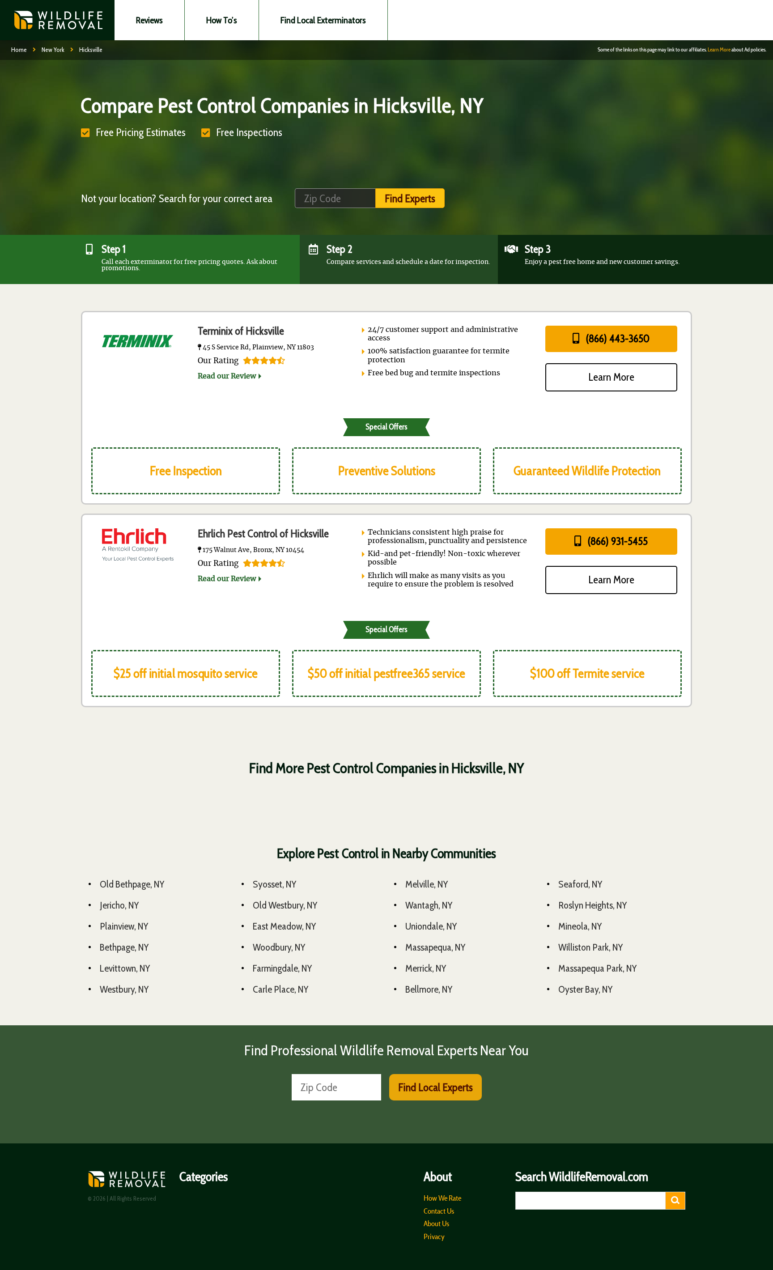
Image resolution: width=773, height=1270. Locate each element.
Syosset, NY (275, 884)
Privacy (434, 1236)
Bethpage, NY (124, 947)
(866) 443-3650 (617, 338)
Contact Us (439, 1211)
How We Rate (442, 1198)
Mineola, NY (580, 926)
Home (19, 50)
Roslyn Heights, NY (592, 905)
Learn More (719, 49)
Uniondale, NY (431, 926)
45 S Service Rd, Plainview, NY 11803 (257, 347)
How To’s (221, 20)
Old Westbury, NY (285, 905)
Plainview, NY (124, 926)
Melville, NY (426, 884)
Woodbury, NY (279, 947)
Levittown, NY (125, 968)
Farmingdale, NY (282, 968)
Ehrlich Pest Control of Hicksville (263, 533)
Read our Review (227, 376)
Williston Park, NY (590, 947)
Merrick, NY (425, 968)
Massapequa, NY (435, 947)
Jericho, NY (119, 905)
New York (53, 50)
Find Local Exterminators (323, 20)
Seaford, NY (580, 884)
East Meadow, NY (284, 926)
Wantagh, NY (429, 905)
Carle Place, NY (281, 989)
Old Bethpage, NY (132, 884)
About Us (436, 1223)
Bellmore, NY (429, 989)
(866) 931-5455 (617, 541)
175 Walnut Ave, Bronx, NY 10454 (252, 550)
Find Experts (410, 198)
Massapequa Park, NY (597, 968)
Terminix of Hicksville (241, 330)
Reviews (149, 20)
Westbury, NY (124, 989)
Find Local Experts (435, 1087)
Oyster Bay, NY (585, 989)
